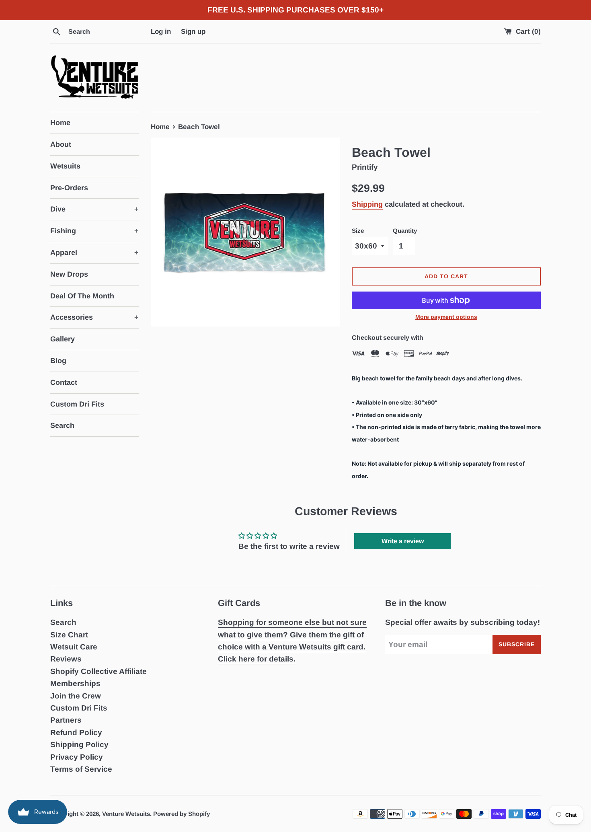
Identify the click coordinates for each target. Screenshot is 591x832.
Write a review (403, 541)
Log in (161, 31)
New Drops (69, 274)
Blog (58, 361)
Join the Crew (75, 696)
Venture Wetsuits (126, 813)
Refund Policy (76, 732)
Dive (94, 209)
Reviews (66, 659)
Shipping (367, 204)
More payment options (446, 317)
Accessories (94, 317)
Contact (63, 382)
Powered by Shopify (181, 813)
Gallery (62, 339)
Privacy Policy (76, 757)
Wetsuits (65, 166)
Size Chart (69, 635)
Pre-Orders (69, 188)
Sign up (193, 31)
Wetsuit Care (73, 647)
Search (62, 425)
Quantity (405, 230)
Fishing (94, 231)
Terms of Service (81, 769)
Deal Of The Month (82, 296)
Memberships (75, 683)
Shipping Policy (79, 744)
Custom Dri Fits (77, 404)
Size (358, 230)
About (60, 144)
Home (60, 123)
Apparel (94, 253)
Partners (66, 720)
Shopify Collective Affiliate (98, 671)
